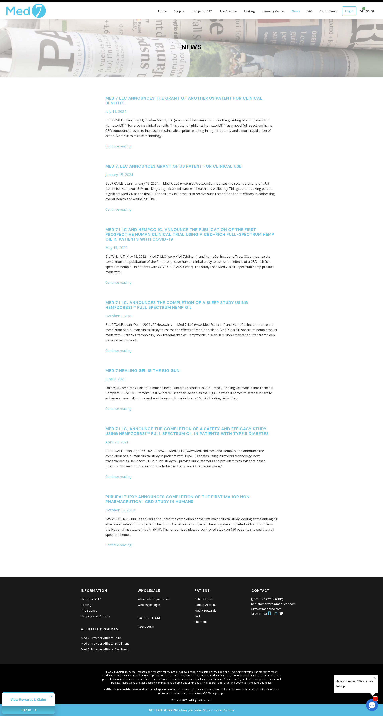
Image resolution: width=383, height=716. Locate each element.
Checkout (200, 622)
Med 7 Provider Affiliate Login (101, 638)
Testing (86, 605)
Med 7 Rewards (205, 610)
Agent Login (146, 626)
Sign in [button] (26, 710)
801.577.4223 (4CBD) (268, 599)
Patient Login (203, 599)
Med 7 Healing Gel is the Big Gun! (143, 370)
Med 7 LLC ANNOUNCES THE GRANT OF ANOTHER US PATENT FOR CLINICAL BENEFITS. (183, 101)
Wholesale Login (149, 605)
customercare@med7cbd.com (275, 604)
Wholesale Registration (154, 599)
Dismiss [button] (228, 710)
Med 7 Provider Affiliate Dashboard (105, 649)
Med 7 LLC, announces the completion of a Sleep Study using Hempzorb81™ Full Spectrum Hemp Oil (176, 305)
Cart (197, 616)
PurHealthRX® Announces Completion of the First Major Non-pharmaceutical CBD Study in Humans (178, 499)
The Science (89, 610)
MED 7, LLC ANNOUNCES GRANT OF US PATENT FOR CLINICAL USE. (174, 166)
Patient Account (205, 605)
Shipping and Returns (95, 616)
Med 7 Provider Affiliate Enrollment (105, 643)
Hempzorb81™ (91, 599)
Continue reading (118, 146)
